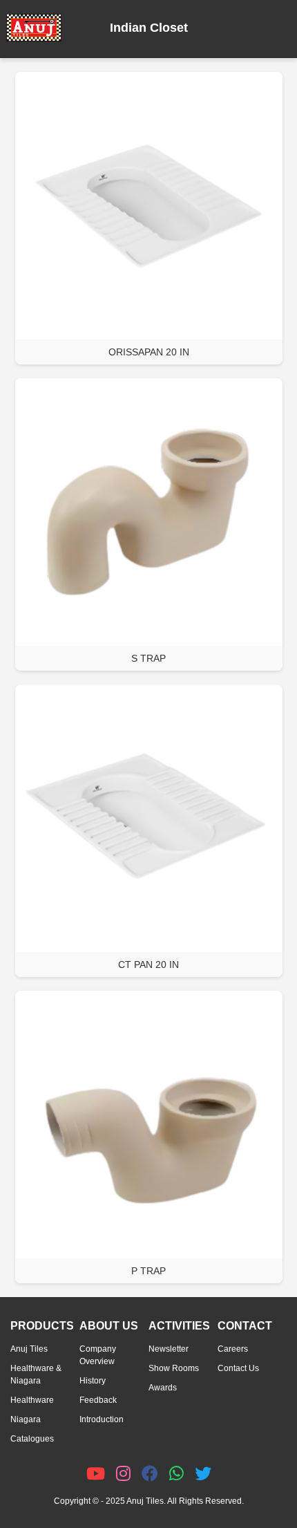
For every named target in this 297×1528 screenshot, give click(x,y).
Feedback (98, 1400)
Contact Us (238, 1368)
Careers (233, 1349)
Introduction (101, 1419)
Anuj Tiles (29, 1349)
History (92, 1381)
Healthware (32, 1400)
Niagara (25, 1419)
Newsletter (168, 1349)
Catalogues (32, 1439)
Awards (162, 1387)
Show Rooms (173, 1368)
